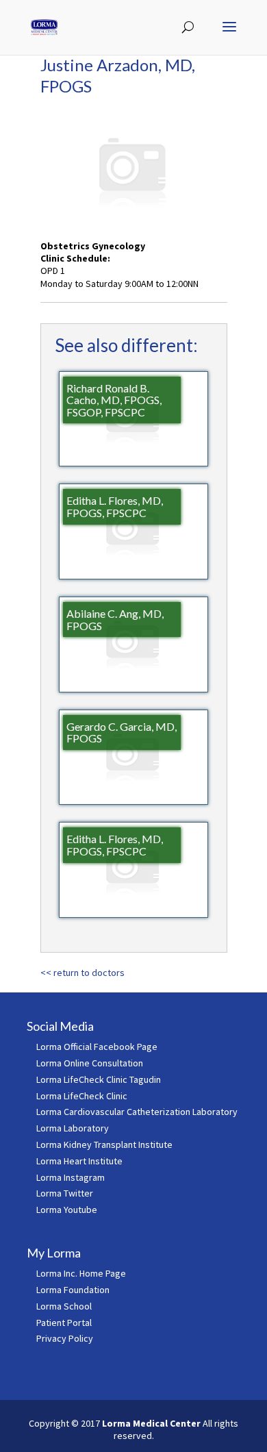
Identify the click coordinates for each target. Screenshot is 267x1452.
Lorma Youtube (66, 1209)
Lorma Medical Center (151, 1423)
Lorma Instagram (70, 1177)
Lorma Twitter (64, 1193)
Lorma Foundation (73, 1290)
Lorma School (64, 1306)
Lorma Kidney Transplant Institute (104, 1144)
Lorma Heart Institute (79, 1161)
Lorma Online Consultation (89, 1063)
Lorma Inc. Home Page (81, 1273)
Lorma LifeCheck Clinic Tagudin (98, 1079)
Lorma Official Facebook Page (96, 1046)
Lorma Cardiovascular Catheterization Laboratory (137, 1111)
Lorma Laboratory (72, 1128)
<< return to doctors (82, 972)
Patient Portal (64, 1322)
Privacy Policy (64, 1338)
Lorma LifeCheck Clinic (81, 1096)
